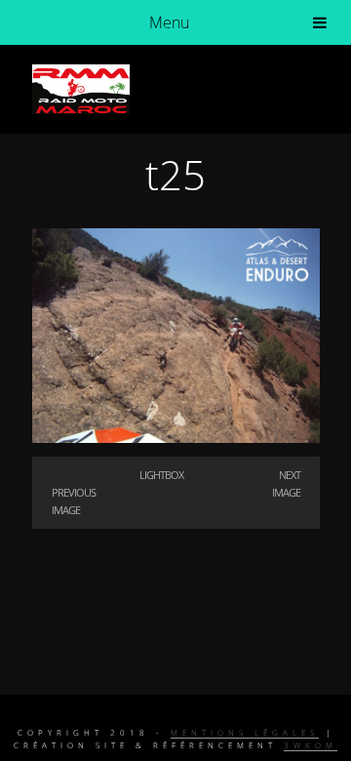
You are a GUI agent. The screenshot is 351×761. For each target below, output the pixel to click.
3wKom (310, 745)
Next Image (286, 483)
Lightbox (161, 474)
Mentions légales (245, 732)
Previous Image (74, 501)
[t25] (176, 437)
